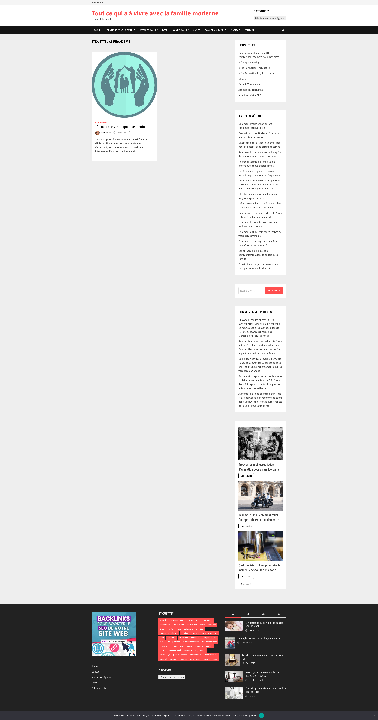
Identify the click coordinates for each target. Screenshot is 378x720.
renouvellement (196, 654)
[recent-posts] (248, 614)
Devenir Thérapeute (249, 84)
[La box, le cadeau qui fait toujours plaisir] (230, 638)
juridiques (199, 646)
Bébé (164, 30)
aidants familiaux (193, 620)
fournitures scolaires (191, 642)
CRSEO (95, 682)
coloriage (185, 633)
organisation (200, 650)
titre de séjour (195, 659)
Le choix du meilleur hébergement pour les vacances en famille (260, 366)
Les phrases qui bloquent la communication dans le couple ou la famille (258, 254)
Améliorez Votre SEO (249, 95)
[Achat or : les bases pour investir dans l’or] (232, 655)
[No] (374, 715)
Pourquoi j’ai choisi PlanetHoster (256, 53)
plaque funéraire (180, 654)
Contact (249, 30)
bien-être (212, 624)
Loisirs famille (180, 30)
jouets (189, 646)
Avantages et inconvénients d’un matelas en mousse (262, 674)
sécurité (184, 659)
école (215, 659)
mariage (209, 646)
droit (162, 637)
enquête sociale (210, 637)
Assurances (101, 122)
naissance (188, 650)
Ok (261, 715)
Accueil (98, 30)
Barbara (107, 132)
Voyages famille (149, 30)
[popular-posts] (233, 614)
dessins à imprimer (209, 633)
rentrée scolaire (211, 654)
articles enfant (178, 624)
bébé (179, 629)
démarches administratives (190, 637)
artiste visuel (192, 624)
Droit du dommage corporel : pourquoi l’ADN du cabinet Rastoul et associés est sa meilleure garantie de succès (259, 184)
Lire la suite (246, 475)
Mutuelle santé (175, 650)
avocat (202, 624)
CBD (201, 629)
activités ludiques (176, 620)
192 (248, 583)
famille (162, 642)
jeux (182, 646)
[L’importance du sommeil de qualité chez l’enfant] (234, 623)
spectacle (173, 659)
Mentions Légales (101, 677)
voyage (207, 659)
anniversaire (165, 624)
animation (208, 620)
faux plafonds (174, 642)
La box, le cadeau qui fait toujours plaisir (258, 638)
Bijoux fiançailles (166, 629)
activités (163, 620)
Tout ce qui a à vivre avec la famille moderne (155, 13)
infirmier (174, 646)
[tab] (233, 614)
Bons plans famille (215, 30)
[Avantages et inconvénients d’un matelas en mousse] (234, 672)
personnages (165, 654)
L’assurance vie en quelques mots (120, 127)
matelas (163, 650)
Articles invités (100, 688)
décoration (171, 637)
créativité (195, 633)
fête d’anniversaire (209, 642)
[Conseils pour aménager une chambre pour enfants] (234, 689)
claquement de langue (169, 633)
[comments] (263, 614)
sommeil (163, 659)
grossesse (163, 646)
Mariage (235, 30)
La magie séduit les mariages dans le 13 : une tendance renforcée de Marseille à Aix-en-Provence (258, 332)
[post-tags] (278, 614)
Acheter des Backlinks (250, 89)
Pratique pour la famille (121, 30)
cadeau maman (190, 629)
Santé (196, 30)
